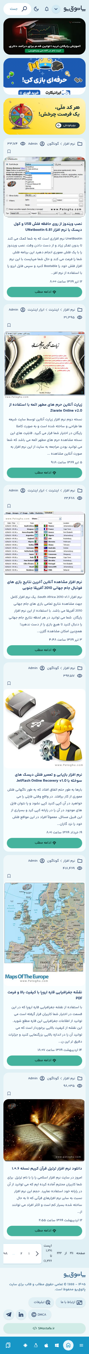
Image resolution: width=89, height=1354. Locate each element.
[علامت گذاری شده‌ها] (8, 1345)
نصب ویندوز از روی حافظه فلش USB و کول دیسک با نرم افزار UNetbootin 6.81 (48, 227)
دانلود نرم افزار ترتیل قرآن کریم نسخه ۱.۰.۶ (47, 1169)
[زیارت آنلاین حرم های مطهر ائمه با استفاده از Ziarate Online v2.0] (44, 364)
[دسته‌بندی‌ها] (56, 9)
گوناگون (53, 144)
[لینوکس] (35, 1345)
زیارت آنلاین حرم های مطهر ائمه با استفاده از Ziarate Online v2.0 (45, 408)
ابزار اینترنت (36, 309)
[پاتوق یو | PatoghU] (75, 9)
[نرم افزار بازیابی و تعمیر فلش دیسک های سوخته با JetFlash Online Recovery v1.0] (44, 728)
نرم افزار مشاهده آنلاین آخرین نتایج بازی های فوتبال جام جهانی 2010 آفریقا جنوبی (44, 585)
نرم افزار (69, 144)
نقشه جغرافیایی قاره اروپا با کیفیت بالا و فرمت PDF (45, 995)
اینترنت (54, 309)
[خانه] (68, 1345)
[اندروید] (25, 1345)
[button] (29, 1254)
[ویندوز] (56, 1345)
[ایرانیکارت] (44, 76)
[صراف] (44, 116)
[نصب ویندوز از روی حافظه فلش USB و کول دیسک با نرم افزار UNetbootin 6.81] (44, 187)
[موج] (44, 36)
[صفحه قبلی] (37, 1254)
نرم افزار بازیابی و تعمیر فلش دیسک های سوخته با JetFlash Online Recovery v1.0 (48, 778)
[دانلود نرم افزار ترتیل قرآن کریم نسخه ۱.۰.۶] (44, 1130)
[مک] (46, 1345)
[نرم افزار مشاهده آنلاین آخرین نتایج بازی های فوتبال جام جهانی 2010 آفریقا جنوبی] (44, 544)
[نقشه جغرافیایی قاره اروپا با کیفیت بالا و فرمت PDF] (44, 934)
